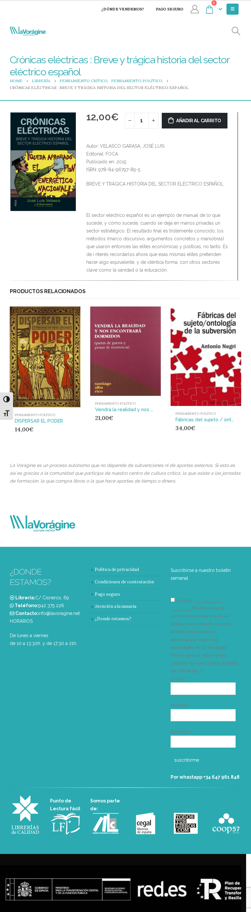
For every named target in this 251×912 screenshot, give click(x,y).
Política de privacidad (117, 569)
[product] (45, 356)
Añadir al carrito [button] (63, 317)
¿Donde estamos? (113, 618)
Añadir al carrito (198, 120)
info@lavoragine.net (59, 613)
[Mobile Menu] (232, 9)
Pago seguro (170, 9)
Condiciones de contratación (124, 582)
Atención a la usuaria (115, 606)
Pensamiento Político (35, 415)
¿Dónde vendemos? (122, 9)
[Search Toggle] (236, 31)
